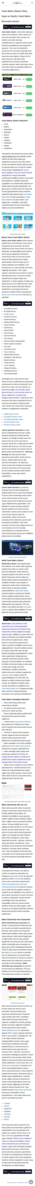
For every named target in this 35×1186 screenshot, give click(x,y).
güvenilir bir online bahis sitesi (17, 746)
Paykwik (7, 1117)
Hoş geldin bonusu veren (13, 417)
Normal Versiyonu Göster (22, 1182)
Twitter (6, 365)
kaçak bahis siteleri (16, 876)
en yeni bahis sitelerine (22, 722)
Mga (6, 952)
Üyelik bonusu (9, 314)
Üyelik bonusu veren (11, 414)
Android (11, 675)
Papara (6, 352)
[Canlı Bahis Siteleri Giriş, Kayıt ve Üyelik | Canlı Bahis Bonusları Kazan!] (17, 3)
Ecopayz (7, 1103)
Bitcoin (6, 1119)
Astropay (7, 1114)
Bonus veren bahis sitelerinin (12, 295)
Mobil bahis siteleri (21, 591)
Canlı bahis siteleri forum (11, 688)
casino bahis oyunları (21, 1090)
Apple (4, 675)
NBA (5, 338)
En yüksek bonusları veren (13, 419)
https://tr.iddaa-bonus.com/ (11, 1030)
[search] (32, 3)
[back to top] (31, 1182)
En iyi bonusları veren (11, 422)
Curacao (14, 952)
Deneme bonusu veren (12, 425)
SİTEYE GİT (29, 79)
